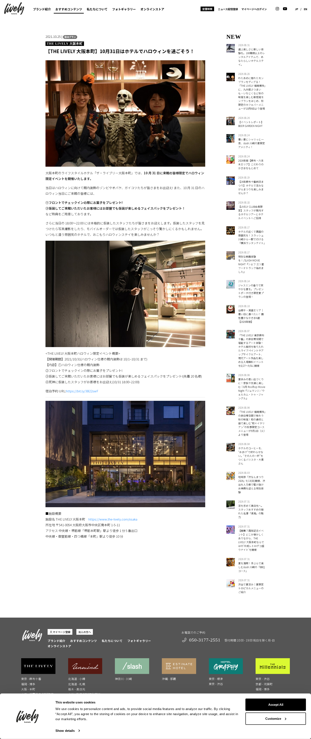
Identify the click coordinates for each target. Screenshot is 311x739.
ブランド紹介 (42, 9)
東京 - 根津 (216, 679)
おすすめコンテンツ (68, 9)
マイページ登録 (61, 632)
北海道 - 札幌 (76, 684)
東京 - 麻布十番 (31, 679)
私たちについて (97, 9)
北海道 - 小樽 (76, 679)
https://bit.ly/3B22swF (82, 391)
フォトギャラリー (124, 9)
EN (305, 9)
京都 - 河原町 (264, 684)
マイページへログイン (254, 9)
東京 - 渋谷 (216, 684)
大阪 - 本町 (28, 689)
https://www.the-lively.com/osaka (112, 519)
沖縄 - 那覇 (169, 679)
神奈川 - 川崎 (123, 679)
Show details (65, 730)
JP (296, 9)
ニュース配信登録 (228, 9)
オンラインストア (152, 9)
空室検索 (207, 9)
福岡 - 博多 (28, 684)
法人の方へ (84, 632)
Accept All (275, 704)
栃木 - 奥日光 (76, 689)
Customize (273, 718)
